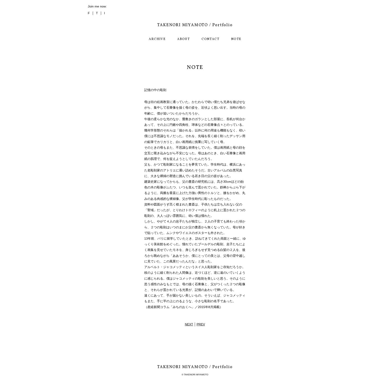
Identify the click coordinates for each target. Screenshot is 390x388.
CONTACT (210, 39)
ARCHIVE (157, 39)
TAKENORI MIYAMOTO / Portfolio (194, 25)
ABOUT (183, 39)
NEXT (189, 324)
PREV (201, 324)
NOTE (236, 39)
